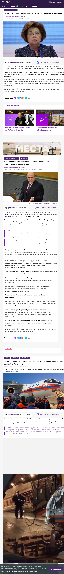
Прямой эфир (56, 2)
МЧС (7, 357)
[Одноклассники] (23, 98)
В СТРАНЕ (24, 158)
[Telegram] (18, 98)
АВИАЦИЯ (15, 357)
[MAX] (15, 98)
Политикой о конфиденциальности (25, 571)
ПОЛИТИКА (25, 357)
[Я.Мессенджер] (26, 98)
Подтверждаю (56, 569)
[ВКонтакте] (21, 98)
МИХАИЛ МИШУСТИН (11, 158)
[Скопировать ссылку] (29, 98)
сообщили (7, 216)
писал (14, 89)
